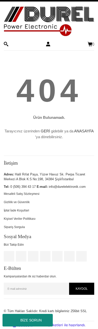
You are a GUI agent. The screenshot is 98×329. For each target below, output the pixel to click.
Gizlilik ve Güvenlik (17, 202)
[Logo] (49, 21)
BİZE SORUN (31, 320)
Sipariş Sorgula (14, 227)
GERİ (45, 131)
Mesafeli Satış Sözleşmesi (21, 194)
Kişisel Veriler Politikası (19, 219)
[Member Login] (48, 44)
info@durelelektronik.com (67, 187)
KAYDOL (82, 288)
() (93, 44)
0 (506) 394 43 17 (23, 187)
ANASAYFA (83, 131)
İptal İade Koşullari (16, 210)
